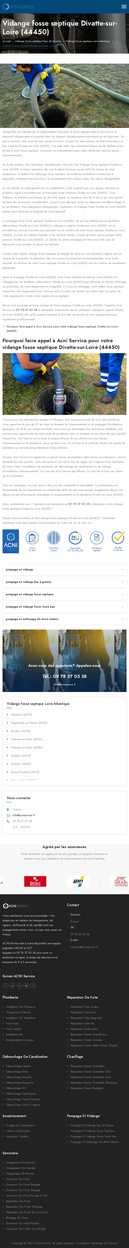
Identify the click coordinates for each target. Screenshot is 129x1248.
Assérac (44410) (21, 756)
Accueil (7, 41)
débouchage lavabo (18, 1066)
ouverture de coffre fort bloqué (26, 1229)
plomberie (10, 997)
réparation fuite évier (83, 1012)
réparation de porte (18, 1201)
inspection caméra (17, 1136)
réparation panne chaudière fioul (90, 1077)
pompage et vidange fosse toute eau (30, 607)
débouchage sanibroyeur (21, 1094)
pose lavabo (13, 1029)
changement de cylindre (21, 1168)
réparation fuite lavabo (84, 1007)
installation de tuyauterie (21, 1018)
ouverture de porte (18, 1179)
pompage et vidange (19, 569)
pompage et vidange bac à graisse (28, 582)
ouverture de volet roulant (22, 1223)
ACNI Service (42, 1243)
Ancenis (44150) (21, 731)
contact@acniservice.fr (84, 947)
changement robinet (18, 1012)
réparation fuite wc (82, 1023)
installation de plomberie (20, 1007)
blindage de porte (17, 1218)
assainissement (14, 1116)
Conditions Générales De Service (97, 1243)
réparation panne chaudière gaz (90, 1072)
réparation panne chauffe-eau (88, 1034)
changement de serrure (20, 1162)
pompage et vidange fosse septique (29, 594)
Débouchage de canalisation (25, 1056)
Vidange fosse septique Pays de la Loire (38, 41)
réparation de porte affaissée (24, 1207)
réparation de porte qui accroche (27, 1212)
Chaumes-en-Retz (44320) (27, 739)
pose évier (12, 1023)
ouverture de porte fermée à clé (26, 1196)
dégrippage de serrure (20, 1174)
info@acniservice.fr (64, 684)
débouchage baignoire (19, 1083)
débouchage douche (19, 1077)
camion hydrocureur (18, 1131)
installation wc (14, 1034)
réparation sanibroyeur (84, 1029)
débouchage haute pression (23, 1099)
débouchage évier (17, 1072)
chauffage (75, 1056)
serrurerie (10, 1153)
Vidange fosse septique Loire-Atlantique (87, 41)
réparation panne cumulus (86, 1040)
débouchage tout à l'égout (23, 1105)
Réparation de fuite (82, 997)
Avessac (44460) (21, 764)
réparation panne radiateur (87, 1088)
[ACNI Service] (18, 6)
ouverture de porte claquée (23, 1190)
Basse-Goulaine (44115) (25, 772)
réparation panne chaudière (87, 1066)
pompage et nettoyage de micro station (32, 619)
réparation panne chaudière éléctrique (93, 1083)
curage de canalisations (20, 1125)
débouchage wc (16, 1088)
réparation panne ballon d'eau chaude (94, 1045)
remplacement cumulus (20, 1040)
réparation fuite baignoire (86, 1018)
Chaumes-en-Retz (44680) (27, 747)
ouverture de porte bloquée (23, 1185)
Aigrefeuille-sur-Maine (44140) (29, 723)
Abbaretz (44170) (21, 715)
